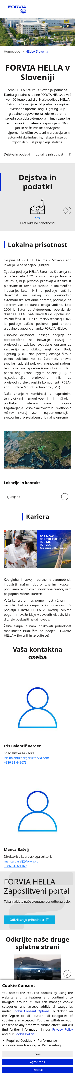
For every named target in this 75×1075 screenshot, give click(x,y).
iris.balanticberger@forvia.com (26, 758)
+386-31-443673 (15, 762)
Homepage (12, 51)
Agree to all (37, 1062)
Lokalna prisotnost (49, 154)
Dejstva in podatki (17, 154)
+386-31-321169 (15, 866)
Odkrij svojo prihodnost (27, 919)
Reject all (37, 1070)
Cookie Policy (23, 1034)
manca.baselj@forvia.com (22, 861)
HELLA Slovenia (37, 51)
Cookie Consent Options (30, 1011)
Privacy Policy (62, 1029)
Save (38, 1054)
